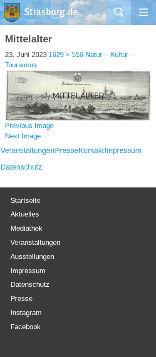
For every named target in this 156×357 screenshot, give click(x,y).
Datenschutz (21, 167)
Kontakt (91, 150)
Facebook (25, 327)
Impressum (122, 150)
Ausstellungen (32, 257)
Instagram (26, 313)
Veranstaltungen (27, 150)
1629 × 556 (66, 55)
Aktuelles (24, 214)
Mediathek (26, 228)
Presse (66, 150)
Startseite (25, 200)
